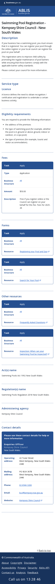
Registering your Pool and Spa (34, 251)
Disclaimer (30, 562)
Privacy (22, 567)
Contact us (8, 572)
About (5, 562)
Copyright (16, 562)
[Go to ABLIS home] (16, 11)
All (21, 180)
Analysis (21, 572)
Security (32, 567)
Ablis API (44, 567)
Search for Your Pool (30, 280)
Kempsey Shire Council (30, 500)
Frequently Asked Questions (33, 322)
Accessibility (9, 567)
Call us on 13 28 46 (25, 579)
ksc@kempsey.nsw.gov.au (31, 492)
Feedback (32, 572)
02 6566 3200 (25, 485)
